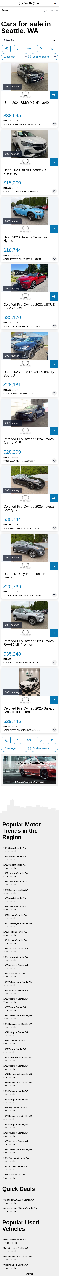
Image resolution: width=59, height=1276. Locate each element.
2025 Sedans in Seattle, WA (15, 967)
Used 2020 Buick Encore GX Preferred (25, 171)
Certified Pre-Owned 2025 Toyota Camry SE (28, 508)
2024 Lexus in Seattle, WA (15, 916)
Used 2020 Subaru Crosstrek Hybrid (25, 239)
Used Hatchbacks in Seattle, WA (17, 1258)
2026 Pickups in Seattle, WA (15, 1126)
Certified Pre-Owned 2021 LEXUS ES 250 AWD (29, 306)
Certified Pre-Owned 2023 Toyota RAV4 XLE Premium (28, 642)
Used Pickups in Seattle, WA (15, 1266)
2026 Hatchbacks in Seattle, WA (17, 1117)
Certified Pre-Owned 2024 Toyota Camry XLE (28, 440)
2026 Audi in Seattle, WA (14, 1176)
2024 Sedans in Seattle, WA (15, 891)
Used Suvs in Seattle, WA (14, 1241)
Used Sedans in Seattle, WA (15, 1249)
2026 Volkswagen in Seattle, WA (18, 1151)
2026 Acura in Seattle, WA (15, 1168)
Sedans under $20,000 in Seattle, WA (20, 1209)
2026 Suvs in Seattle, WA (14, 900)
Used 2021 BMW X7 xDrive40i (26, 102)
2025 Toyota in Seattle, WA (15, 883)
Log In (44, 10)
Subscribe (53, 10)
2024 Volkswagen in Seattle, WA (18, 1017)
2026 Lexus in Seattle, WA (15, 1042)
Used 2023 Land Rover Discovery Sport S (28, 373)
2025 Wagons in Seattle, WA (16, 1109)
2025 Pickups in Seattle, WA (15, 1101)
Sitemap (29, 1274)
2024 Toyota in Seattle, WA (15, 874)
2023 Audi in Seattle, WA (14, 975)
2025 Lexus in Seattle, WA (15, 941)
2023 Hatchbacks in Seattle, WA (17, 1025)
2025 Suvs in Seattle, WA (14, 849)
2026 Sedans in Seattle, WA (15, 1067)
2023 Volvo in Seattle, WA (14, 1008)
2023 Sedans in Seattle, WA (15, 1000)
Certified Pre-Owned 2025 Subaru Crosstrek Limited (29, 710)
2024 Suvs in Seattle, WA (14, 858)
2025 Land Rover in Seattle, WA (17, 1059)
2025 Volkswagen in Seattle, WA (18, 925)
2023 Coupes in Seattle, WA (15, 1142)
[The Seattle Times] (29, 3)
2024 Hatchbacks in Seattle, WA (17, 1075)
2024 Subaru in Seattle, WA (15, 992)
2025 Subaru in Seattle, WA (15, 950)
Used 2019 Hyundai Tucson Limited (24, 575)
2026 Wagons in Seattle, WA (16, 1159)
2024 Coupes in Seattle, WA (15, 1134)
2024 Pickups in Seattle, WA (15, 1034)
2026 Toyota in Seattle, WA (15, 908)
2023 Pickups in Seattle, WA (15, 1092)
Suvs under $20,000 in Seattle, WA (18, 1201)
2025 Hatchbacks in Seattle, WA (17, 1084)
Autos (4, 10)
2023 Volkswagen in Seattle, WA (18, 983)
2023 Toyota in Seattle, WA (15, 958)
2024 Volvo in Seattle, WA (14, 1050)
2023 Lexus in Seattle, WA (15, 933)
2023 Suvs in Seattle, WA (14, 866)
